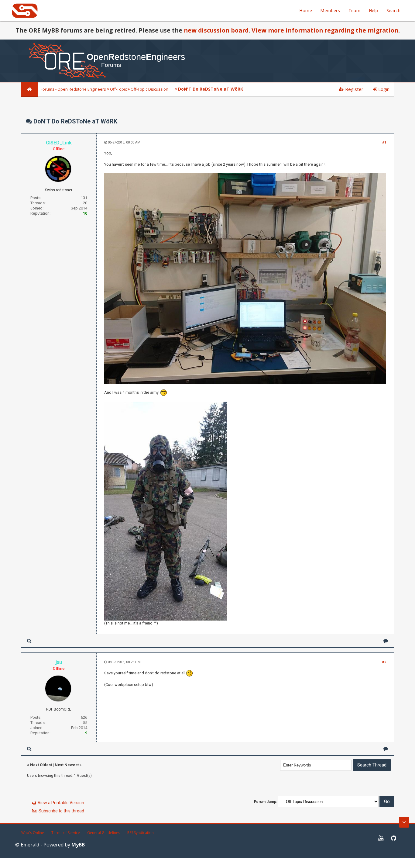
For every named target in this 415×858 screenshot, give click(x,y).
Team (354, 10)
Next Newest (67, 765)
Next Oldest (41, 765)
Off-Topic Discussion (149, 89)
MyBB (78, 844)
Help (373, 10)
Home (305, 10)
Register (353, 89)
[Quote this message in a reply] (385, 640)
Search (393, 10)
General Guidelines (103, 832)
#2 (384, 662)
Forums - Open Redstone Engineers (73, 89)
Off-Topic (118, 89)
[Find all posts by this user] (29, 640)
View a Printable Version (61, 802)
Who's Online (32, 832)
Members (330, 10)
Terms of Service (65, 832)
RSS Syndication (140, 832)
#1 (384, 142)
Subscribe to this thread (61, 810)
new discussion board (216, 30)
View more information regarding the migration (325, 30)
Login (383, 89)
